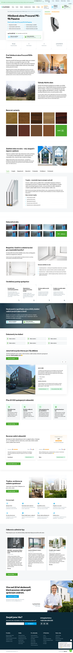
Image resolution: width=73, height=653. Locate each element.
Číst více (9, 568)
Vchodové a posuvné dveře (11, 638)
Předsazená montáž (22, 638)
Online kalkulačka (66, 6)
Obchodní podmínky (47, 638)
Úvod (8, 11)
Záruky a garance (34, 645)
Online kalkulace (34, 635)
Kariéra (44, 637)
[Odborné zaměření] (52, 7)
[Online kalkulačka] (63, 7)
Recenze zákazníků (59, 638)
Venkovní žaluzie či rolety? (34, 550)
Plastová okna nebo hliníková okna (16, 11)
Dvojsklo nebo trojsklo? (54, 550)
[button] (62, 362)
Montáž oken (21, 640)
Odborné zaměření (55, 6)
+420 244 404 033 (46, 620)
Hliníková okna (24, 11)
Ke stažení (33, 638)
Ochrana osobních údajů (48, 640)
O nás (44, 635)
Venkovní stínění (9, 639)
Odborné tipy (58, 635)
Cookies (44, 641)
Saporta (65, 651)
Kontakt (44, 643)
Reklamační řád (34, 643)
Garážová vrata (9, 641)
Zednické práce (21, 641)
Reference (58, 637)
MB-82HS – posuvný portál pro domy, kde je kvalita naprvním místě (14, 551)
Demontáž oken (21, 635)
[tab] (7, 171)
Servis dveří (33, 641)
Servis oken (20, 643)
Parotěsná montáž (22, 637)
